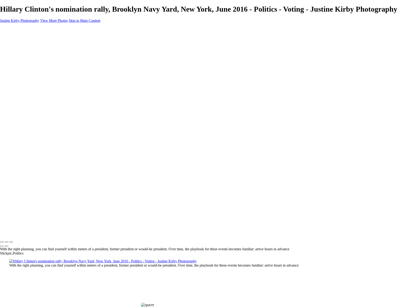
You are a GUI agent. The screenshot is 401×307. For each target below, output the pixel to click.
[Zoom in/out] (11, 242)
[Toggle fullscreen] (6, 242)
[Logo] (21, 232)
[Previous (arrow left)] (2, 246)
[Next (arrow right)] (6, 246)
